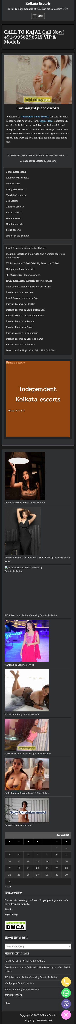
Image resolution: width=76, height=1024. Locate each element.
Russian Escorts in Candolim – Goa (25, 315)
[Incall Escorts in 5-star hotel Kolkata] (25, 476)
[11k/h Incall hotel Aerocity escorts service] (27, 735)
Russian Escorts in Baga (19, 327)
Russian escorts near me (19, 292)
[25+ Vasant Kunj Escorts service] (27, 691)
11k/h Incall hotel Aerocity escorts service (29, 281)
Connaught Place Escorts (35, 117)
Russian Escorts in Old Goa (20, 304)
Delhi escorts (13, 183)
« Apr (8, 887)
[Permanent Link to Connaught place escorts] (38, 79)
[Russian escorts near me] (27, 811)
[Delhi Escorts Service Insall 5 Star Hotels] (27, 774)
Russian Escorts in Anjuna (20, 321)
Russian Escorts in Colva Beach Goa (25, 310)
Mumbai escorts (14, 224)
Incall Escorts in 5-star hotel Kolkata (26, 248)
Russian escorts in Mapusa (20, 344)
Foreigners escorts (16, 189)
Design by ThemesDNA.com (38, 1020)
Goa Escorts (12, 201)
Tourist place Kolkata (17, 236)
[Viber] (66, 1004)
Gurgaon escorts (15, 207)
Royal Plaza (46, 121)
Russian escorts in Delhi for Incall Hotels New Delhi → (38, 155)
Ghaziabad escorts (16, 195)
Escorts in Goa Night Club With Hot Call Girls (31, 350)
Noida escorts (13, 230)
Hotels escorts (14, 212)
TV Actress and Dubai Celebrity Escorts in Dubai (32, 263)
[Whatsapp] (66, 993)
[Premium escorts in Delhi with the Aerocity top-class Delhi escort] (23, 531)
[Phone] (66, 982)
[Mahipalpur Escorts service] (27, 641)
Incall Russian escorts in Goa (22, 298)
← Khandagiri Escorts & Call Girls (38, 161)
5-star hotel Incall (16, 172)
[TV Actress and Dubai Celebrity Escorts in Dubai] (27, 590)
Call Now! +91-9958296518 (34, 34)
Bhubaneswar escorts (17, 178)
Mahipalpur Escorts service (20, 269)
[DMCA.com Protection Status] (15, 930)
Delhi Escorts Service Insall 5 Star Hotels (28, 287)
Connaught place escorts (37, 108)
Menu (40, 16)
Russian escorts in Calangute (22, 333)
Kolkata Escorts (38, 3)
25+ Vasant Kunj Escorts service (23, 275)
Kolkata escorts (14, 218)
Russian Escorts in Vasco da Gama (24, 339)
